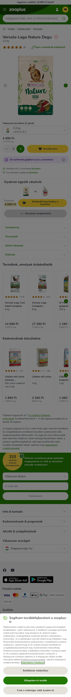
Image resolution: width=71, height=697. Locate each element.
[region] (35, 655)
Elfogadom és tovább (35, 680)
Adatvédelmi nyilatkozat (32, 662)
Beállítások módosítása (35, 670)
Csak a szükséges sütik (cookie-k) (35, 690)
